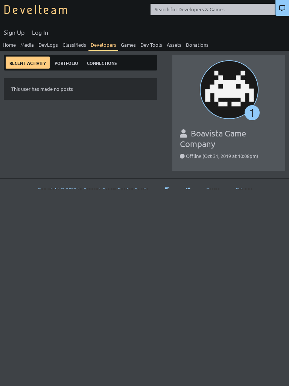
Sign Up (14, 32)
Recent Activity (27, 62)
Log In (40, 32)
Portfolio (66, 62)
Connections (102, 62)
